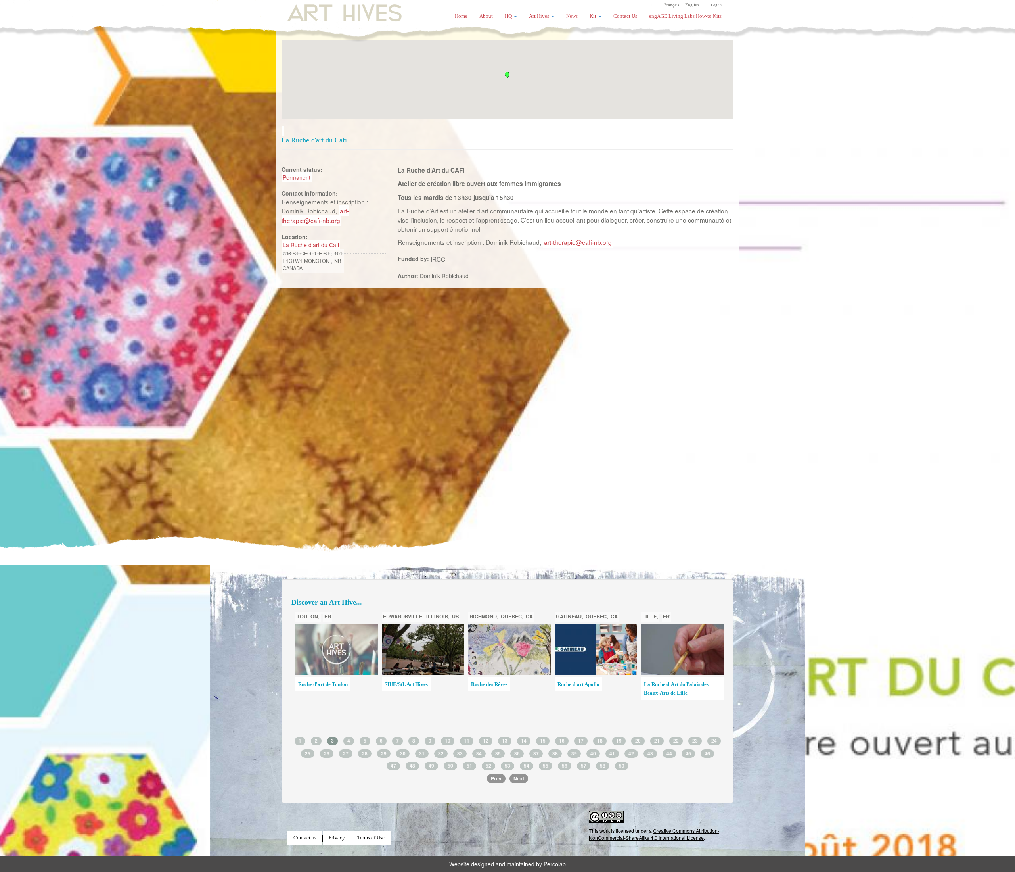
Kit (594, 16)
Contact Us (625, 16)
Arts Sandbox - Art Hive (670, 696)
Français (671, 4)
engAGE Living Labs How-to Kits (685, 16)
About (486, 16)
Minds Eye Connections (583, 684)
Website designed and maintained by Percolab (507, 864)
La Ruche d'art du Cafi (311, 245)
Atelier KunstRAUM (493, 684)
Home (461, 16)
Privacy (337, 838)
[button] (507, 76)
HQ (509, 16)
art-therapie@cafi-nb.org (315, 215)
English (692, 4)
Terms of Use (371, 838)
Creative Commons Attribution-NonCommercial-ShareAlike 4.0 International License (654, 834)
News (572, 16)
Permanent (296, 177)
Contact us (304, 838)
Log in (716, 5)
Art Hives (335, 10)
